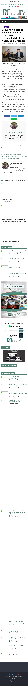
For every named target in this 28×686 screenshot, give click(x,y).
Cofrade (6, 27)
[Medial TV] (2, 21)
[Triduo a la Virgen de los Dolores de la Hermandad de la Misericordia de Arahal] (14, 205)
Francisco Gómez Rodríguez (19, 43)
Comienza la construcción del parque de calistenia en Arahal (13, 147)
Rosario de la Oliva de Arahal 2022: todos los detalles (12, 198)
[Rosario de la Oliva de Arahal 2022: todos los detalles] (14, 183)
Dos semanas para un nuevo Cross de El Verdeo (12, 4)
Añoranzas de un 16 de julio (10, 241)
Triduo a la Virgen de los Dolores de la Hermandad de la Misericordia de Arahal (14, 220)
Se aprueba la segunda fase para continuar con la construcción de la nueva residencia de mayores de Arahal (14, 156)
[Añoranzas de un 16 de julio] (14, 227)
